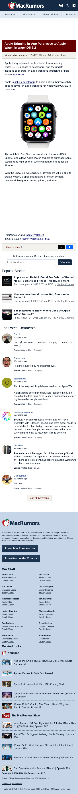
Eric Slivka (44, 574)
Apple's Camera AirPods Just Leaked (33, 673)
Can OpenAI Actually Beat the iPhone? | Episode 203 (42, 768)
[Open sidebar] (74, 5)
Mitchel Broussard (10, 599)
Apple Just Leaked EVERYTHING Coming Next (39, 684)
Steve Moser (7, 635)
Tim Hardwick (45, 599)
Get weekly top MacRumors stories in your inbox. (39, 256)
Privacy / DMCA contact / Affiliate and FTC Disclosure (25, 778)
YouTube (13, 652)
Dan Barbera (8, 623)
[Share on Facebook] (69, 247)
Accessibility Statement (12, 783)
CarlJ (17, 334)
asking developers (25, 81)
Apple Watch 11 (35, 234)
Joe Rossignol (46, 587)
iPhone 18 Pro (50, 14)
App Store (18, 74)
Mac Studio (29, 14)
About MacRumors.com (20, 548)
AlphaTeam (20, 358)
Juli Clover (60, 55)
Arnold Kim (7, 574)
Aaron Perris (45, 635)
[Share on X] (61, 247)
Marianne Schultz (47, 611)
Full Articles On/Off (28, 789)
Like (30, 350)
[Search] (68, 6)
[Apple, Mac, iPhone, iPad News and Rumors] (26, 9)
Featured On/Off (10, 789)
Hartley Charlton (65, 284)
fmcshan (18, 445)
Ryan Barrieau (45, 623)
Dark (69, 789)
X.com (11, 580)
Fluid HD (49, 789)
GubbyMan (20, 475)
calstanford (20, 378)
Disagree (38, 350)
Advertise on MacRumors (21, 558)
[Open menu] (4, 5)
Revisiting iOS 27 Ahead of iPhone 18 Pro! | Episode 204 (43, 757)
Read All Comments (39, 498)
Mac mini (10, 14)
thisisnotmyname (23, 412)
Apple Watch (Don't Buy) (36, 238)
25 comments (13, 247)
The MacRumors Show (26, 715)
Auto (57, 789)
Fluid (41, 789)
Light (63, 789)
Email (4, 580)
